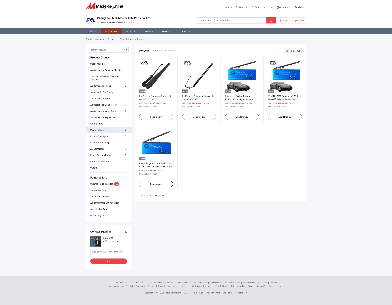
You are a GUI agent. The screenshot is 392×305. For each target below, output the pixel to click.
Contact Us (185, 31)
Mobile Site (262, 282)
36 (156, 195)
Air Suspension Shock (100, 85)
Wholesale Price (200, 282)
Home (93, 31)
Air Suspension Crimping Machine (106, 70)
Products (112, 31)
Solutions (148, 31)
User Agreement (213, 292)
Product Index (249, 282)
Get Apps (283, 7)
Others (93, 167)
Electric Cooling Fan (99, 136)
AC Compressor (97, 148)
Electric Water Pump (99, 142)
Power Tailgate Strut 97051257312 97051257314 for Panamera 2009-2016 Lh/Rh (155, 166)
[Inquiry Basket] (271, 7)
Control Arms (96, 123)
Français (151, 286)
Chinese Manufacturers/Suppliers (159, 282)
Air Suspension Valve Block (103, 111)
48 (163, 195)
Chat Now (112, 241)
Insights (273, 282)
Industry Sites (215, 282)
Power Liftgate (97, 129)
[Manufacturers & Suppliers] (105, 6)
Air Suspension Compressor (103, 104)
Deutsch (185, 286)
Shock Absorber (97, 63)
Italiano (176, 286)
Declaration (227, 292)
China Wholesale (183, 282)
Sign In (228, 7)
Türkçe (251, 286)
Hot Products (120, 282)
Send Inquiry (156, 117)
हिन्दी (232, 286)
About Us (130, 31)
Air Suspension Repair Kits (102, 117)
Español (129, 286)
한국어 (216, 286)
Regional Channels (232, 282)
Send (108, 261)
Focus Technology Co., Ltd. (176, 292)
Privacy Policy (241, 292)
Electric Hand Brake (99, 161)
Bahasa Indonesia (276, 286)
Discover (166, 31)
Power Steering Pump (100, 155)
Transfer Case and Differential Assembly (104, 78)
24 (149, 195)
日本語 (225, 286)
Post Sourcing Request (293, 20)
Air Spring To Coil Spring (101, 92)
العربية (207, 286)
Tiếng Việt (261, 286)
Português (140, 286)
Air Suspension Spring (100, 98)
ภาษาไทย (241, 286)
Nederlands (197, 286)
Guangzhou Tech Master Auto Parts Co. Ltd (123, 18)
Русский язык (164, 286)
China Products (136, 282)
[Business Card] (126, 232)
